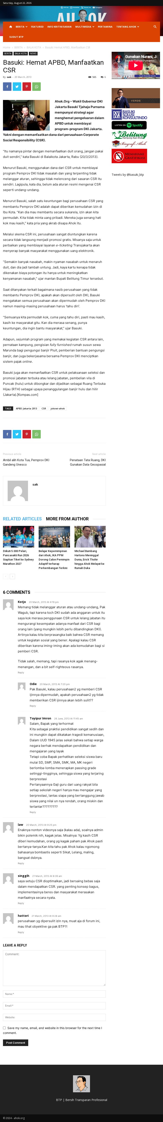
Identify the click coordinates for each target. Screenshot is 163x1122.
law (20, 825)
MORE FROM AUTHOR (67, 518)
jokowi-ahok (58, 408)
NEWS (33, 53)
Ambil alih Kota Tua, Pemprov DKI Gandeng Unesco (26, 462)
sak (9, 77)
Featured (37, 26)
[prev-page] (5, 576)
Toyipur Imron (40, 718)
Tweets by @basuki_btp (128, 175)
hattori (23, 916)
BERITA (20, 26)
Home (6, 47)
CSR (44, 408)
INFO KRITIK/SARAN (59, 26)
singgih (23, 876)
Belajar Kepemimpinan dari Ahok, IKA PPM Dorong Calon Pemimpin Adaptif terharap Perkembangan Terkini (54, 559)
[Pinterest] (26, 86)
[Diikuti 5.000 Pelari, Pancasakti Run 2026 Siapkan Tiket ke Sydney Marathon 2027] (18, 536)
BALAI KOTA (34, 47)
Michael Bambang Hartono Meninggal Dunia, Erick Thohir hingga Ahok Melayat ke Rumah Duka (89, 559)
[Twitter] (17, 86)
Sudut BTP (16, 36)
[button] (155, 27)
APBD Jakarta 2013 (26, 408)
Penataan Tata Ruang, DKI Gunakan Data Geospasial (88, 462)
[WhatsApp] (36, 86)
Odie (33, 684)
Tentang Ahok (126, 26)
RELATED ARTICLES (22, 518)
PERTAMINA (105, 26)
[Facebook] (7, 86)
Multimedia (83, 26)
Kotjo (22, 602)
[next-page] (12, 576)
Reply (21, 672)
